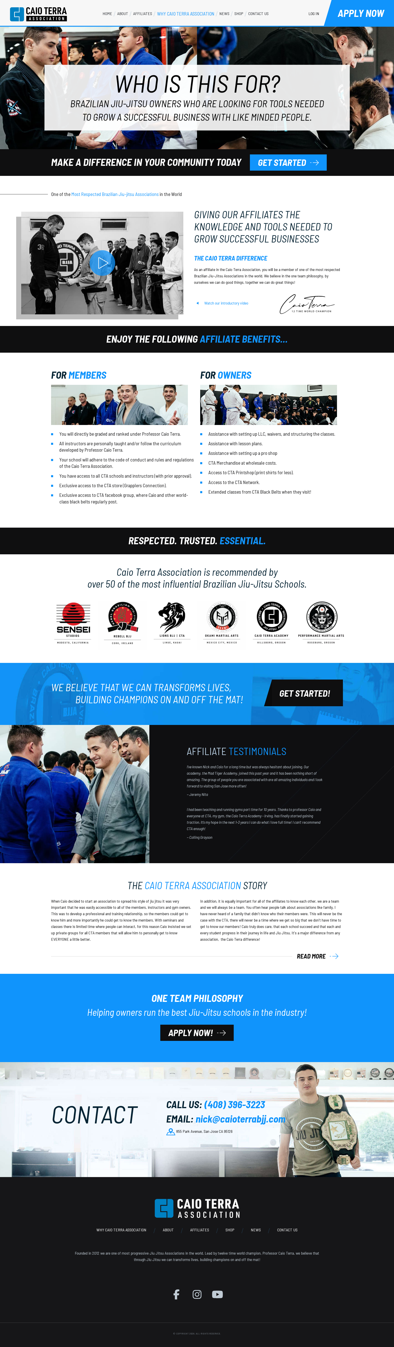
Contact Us (287, 1229)
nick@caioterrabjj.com (240, 1119)
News (256, 1229)
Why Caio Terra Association (121, 1229)
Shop (230, 1229)
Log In (313, 13)
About (168, 1229)
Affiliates (199, 1229)
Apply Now (361, 13)
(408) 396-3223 (234, 1104)
